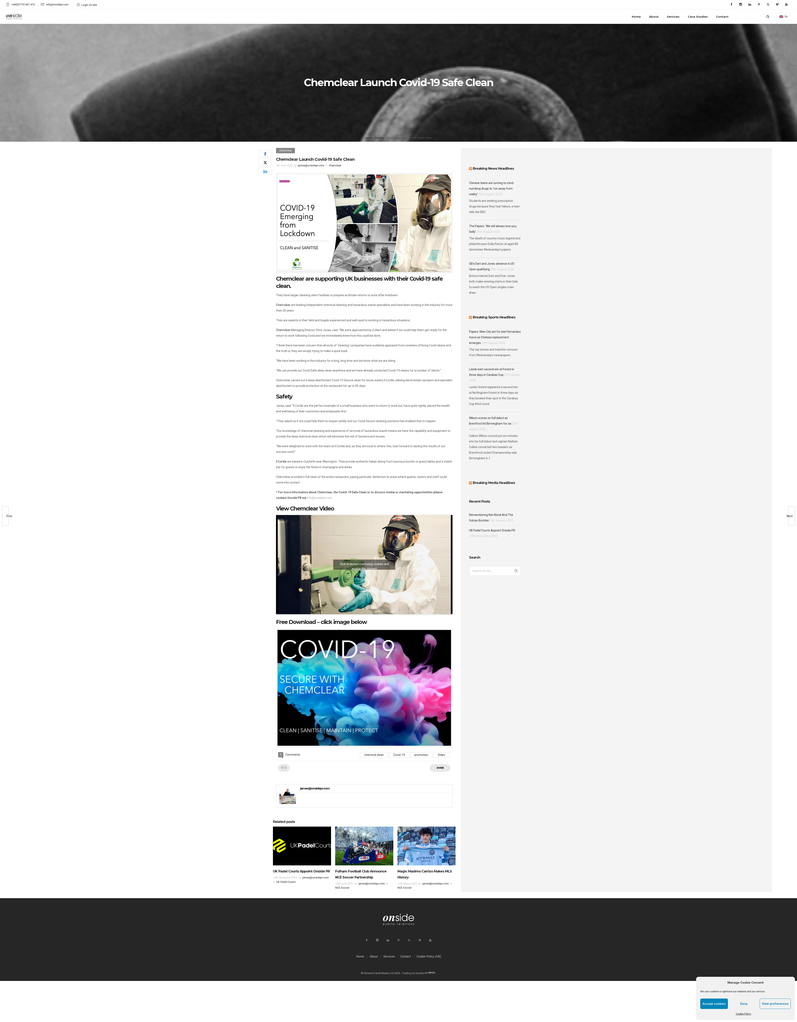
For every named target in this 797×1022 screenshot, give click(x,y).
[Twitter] (768, 4)
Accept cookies (714, 1004)
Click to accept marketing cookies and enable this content (364, 566)
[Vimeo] (777, 4)
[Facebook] (731, 4)
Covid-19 (399, 754)
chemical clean (374, 754)
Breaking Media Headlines (494, 483)
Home (636, 16)
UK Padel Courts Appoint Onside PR (301, 871)
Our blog (379, 137)
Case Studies (698, 16)
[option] (302, 856)
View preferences (775, 1004)
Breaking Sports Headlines (494, 317)
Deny (743, 1004)
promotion (421, 754)
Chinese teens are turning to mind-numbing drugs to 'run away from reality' (491, 188)
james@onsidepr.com (311, 165)
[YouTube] (786, 4)
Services (673, 16)
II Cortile (281, 461)
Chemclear (283, 305)
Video (441, 754)
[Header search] (767, 16)
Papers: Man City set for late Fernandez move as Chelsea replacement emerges (495, 337)
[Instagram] (740, 4)
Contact (722, 16)
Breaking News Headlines (493, 169)
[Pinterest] (758, 4)
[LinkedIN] (749, 4)
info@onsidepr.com (319, 498)
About (654, 16)
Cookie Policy (743, 1013)
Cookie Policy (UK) (429, 956)
